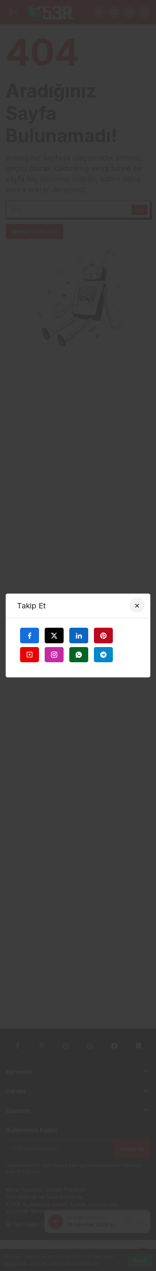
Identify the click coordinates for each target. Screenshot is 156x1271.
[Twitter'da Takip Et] (54, 635)
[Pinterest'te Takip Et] (103, 635)
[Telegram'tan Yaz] (103, 654)
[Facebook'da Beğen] (29, 635)
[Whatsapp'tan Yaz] (78, 654)
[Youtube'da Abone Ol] (29, 654)
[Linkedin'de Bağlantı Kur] (78, 635)
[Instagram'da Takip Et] (54, 654)
